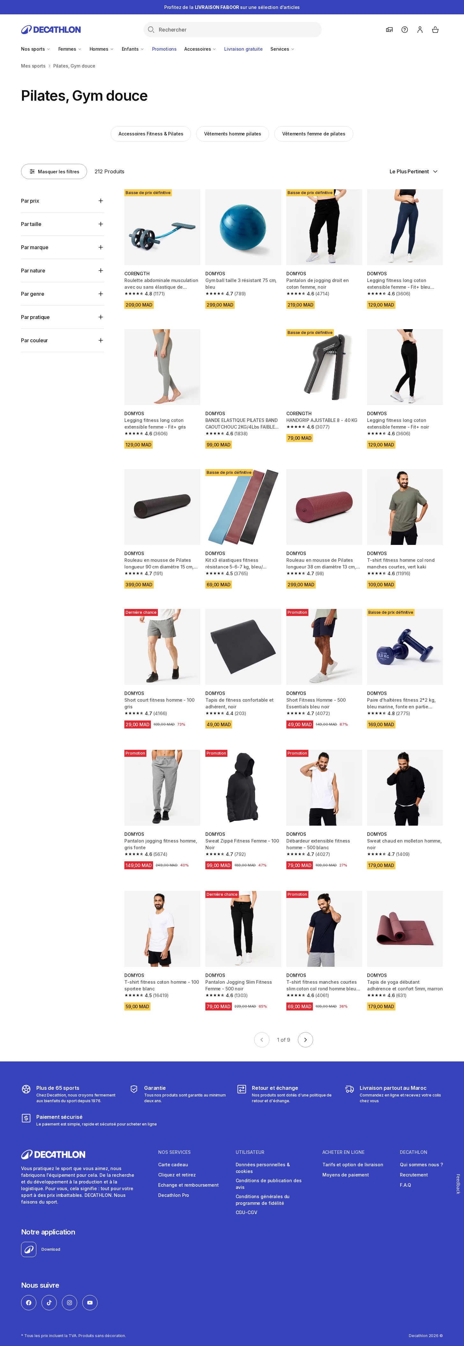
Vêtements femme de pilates (313, 133)
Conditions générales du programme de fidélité (263, 1200)
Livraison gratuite (243, 49)
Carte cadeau (173, 1164)
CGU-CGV (246, 1212)
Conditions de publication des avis (269, 1184)
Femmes (67, 49)
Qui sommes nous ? (421, 1164)
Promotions (164, 49)
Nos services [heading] (174, 1152)
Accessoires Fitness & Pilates (151, 133)
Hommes (100, 49)
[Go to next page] (305, 1039)
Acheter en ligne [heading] (343, 1152)
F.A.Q (405, 1185)
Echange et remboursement (188, 1185)
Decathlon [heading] (413, 1152)
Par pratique (35, 317)
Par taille (31, 224)
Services (280, 49)
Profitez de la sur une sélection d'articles (232, 7)
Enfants (131, 49)
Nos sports (33, 49)
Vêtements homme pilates (232, 133)
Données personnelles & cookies (263, 1168)
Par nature (33, 270)
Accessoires (198, 49)
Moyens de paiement (345, 1174)
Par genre (32, 294)
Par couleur (34, 340)
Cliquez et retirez (176, 1174)
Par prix (30, 201)
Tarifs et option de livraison (352, 1164)
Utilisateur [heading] (250, 1152)
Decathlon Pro (173, 1195)
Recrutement (414, 1174)
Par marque (34, 247)
